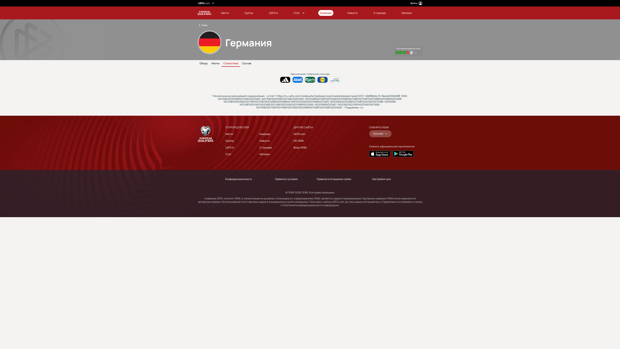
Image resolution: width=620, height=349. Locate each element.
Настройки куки (381, 179)
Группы (229, 141)
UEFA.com (299, 134)
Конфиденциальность (238, 179)
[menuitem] (229, 13)
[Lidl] (322, 80)
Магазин (264, 154)
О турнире (265, 147)
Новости (264, 141)
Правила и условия (286, 179)
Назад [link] (204, 25)
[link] (225, 13)
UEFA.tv (229, 147)
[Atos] (297, 80)
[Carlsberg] (310, 80)
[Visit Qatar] (335, 80)
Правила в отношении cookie (334, 179)
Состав (246, 63)
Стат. (228, 154)
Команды (264, 134)
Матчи (216, 63)
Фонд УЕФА (300, 147)
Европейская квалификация (204, 13)
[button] (299, 13)
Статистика (230, 63)
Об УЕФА (298, 141)
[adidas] (285, 80)
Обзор (204, 63)
